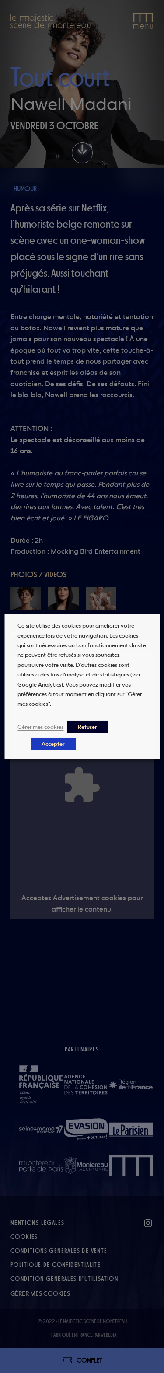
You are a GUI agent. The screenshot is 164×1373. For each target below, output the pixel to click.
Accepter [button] (53, 744)
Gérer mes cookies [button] (40, 726)
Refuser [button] (87, 727)
